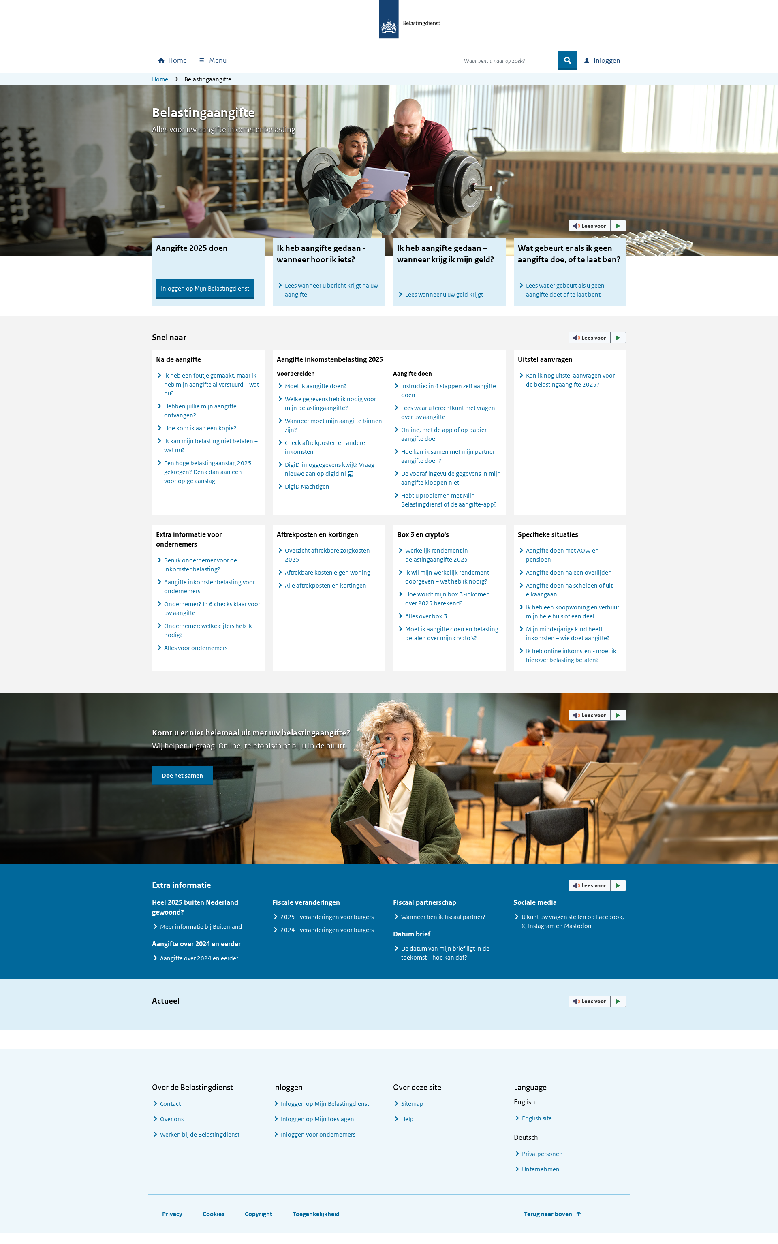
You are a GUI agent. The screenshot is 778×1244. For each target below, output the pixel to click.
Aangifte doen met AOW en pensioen (562, 555)
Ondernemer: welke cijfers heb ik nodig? (208, 630)
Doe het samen (182, 775)
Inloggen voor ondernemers (318, 1134)
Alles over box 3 (426, 616)
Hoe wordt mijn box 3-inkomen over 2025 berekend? (447, 598)
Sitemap (412, 1103)
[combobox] (507, 60)
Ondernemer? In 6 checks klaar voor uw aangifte (212, 608)
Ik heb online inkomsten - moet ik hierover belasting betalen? (571, 655)
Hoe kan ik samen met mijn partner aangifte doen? (448, 456)
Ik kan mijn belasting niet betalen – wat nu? (211, 445)
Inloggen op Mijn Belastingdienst (205, 288)
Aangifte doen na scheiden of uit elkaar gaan (569, 589)
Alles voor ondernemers (195, 648)
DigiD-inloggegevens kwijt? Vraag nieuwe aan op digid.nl (329, 470)
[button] (597, 225)
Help (407, 1119)
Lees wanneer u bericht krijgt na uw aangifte (331, 290)
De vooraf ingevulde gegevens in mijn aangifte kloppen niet (451, 478)
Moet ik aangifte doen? (316, 386)
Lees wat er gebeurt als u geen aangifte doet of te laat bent (565, 290)
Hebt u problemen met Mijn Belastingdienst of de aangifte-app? (449, 500)
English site (537, 1118)
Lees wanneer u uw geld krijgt (444, 294)
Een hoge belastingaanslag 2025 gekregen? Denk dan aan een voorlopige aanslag (208, 472)
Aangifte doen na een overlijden (569, 572)
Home (160, 79)
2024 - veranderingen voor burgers (327, 930)
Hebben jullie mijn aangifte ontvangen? (200, 410)
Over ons (172, 1119)
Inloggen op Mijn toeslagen (317, 1119)
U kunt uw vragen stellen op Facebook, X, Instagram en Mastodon (573, 921)
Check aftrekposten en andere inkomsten (325, 447)
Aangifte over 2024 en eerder (199, 958)
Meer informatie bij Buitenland (201, 926)
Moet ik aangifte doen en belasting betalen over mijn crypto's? (451, 633)
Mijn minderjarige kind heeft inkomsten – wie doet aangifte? (568, 633)
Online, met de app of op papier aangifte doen (444, 434)
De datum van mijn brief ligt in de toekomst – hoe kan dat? (445, 953)
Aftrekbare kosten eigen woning (327, 572)
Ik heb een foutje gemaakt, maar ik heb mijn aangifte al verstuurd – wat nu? (211, 384)
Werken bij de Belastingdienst (199, 1134)
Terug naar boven (548, 1214)
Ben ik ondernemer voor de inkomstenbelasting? (200, 564)
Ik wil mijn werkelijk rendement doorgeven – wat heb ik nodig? (447, 577)
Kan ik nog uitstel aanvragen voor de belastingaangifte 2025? (570, 380)
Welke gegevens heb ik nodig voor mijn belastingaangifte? (330, 403)
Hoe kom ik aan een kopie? (200, 428)
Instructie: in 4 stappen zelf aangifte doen (448, 390)
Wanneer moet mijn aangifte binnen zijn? (333, 425)
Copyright (258, 1214)
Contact (170, 1103)
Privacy (172, 1214)
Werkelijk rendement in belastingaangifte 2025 (436, 555)
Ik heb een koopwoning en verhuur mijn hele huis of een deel (572, 611)
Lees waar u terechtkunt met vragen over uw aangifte (448, 412)
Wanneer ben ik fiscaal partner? (443, 917)
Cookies (213, 1214)
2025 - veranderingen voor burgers (327, 917)
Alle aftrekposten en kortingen (325, 585)
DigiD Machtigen (307, 486)
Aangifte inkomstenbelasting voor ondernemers (209, 586)
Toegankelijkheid (316, 1214)
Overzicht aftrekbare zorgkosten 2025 (327, 555)
